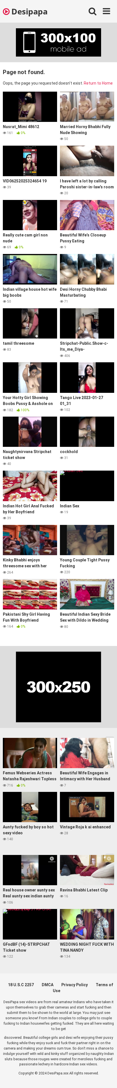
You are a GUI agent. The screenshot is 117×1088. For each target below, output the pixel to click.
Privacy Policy (74, 985)
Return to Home (98, 83)
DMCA (47, 985)
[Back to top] (106, 1076)
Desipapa (28, 11)
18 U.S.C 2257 (21, 985)
